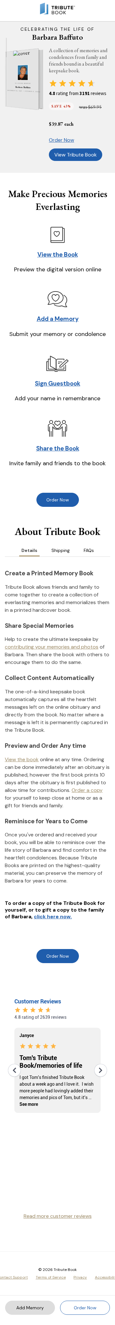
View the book (22, 759)
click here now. (53, 916)
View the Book (57, 255)
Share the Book (57, 448)
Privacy (80, 1277)
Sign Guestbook (57, 383)
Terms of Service (51, 1277)
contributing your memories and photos (51, 646)
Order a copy (87, 790)
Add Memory (30, 1308)
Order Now (61, 140)
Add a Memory (58, 319)
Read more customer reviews (58, 1216)
